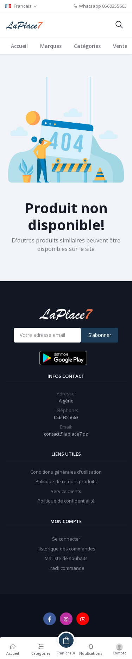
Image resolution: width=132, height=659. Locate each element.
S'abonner (99, 335)
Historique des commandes (66, 549)
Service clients (66, 491)
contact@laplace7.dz (66, 434)
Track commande (66, 568)
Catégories (87, 46)
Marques (51, 46)
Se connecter (66, 539)
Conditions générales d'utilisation (66, 472)
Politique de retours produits (66, 481)
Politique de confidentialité (66, 501)
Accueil (19, 46)
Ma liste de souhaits (66, 558)
